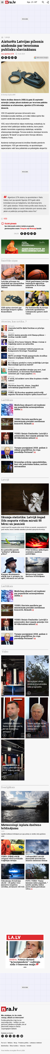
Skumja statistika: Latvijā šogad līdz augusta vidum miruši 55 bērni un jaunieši (23, 520)
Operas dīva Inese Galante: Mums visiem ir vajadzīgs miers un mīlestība (27, 343)
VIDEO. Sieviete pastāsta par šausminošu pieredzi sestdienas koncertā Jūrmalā (29, 421)
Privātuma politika (23, 1043)
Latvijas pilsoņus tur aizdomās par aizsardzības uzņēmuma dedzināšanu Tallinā (12, 284)
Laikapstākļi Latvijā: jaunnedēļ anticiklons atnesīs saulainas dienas (36, 858)
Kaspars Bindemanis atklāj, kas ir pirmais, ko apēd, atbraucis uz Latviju (12, 576)
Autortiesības (5, 1046)
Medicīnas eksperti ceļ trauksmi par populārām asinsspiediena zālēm (29, 407)
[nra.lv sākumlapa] (10, 2)
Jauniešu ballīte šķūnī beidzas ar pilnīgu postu (26, 329)
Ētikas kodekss (14, 1046)
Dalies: (16, 234)
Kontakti (29, 1046)
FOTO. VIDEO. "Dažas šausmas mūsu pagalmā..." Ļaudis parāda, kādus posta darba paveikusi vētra (37, 885)
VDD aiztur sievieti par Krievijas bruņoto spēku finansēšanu (12, 310)
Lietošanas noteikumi (36, 1043)
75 (34, 374)
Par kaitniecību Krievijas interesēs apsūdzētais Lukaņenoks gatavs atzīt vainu (37, 311)
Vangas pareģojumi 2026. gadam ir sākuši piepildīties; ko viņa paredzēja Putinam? (30, 449)
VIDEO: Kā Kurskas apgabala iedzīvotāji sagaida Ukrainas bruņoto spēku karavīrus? (27, 393)
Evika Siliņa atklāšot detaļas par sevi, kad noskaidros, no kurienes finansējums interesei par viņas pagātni (27, 372)
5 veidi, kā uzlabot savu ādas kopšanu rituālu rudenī (28, 379)
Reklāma (10, 1043)
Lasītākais (7, 400)
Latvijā (7, 37)
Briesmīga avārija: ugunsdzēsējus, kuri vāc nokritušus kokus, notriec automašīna (30, 464)
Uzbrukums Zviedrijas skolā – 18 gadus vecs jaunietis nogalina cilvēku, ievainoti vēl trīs (12, 884)
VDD (4, 218)
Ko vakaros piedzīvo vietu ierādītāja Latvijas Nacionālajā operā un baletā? (28, 364)
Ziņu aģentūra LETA (7, 54)
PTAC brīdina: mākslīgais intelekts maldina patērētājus (37, 552)
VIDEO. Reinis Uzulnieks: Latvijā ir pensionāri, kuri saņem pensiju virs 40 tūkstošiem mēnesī (31, 435)
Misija (15, 1043)
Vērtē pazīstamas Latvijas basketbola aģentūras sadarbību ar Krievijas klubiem (37, 284)
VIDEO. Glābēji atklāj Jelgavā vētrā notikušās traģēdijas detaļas (12, 858)
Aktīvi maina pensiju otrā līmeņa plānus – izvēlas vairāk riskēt (27, 336)
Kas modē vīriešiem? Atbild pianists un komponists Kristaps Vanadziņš (25, 350)
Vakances (22, 1046)
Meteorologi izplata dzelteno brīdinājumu (35, 575)
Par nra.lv (4, 1043)
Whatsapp (33, 228)
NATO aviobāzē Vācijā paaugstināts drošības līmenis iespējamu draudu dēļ (27, 357)
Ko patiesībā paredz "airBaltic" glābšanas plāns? (10, 552)
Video (5, 651)
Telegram (23, 228)
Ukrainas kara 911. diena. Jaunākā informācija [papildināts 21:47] (23, 386)
